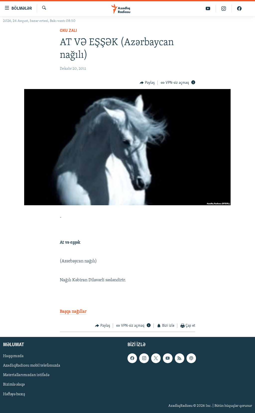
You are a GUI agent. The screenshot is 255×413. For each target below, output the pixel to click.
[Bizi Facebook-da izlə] (239, 8)
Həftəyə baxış (14, 394)
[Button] (147, 83)
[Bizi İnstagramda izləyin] (224, 8)
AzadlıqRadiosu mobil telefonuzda (31, 366)
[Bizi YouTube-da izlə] (208, 8)
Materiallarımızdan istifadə (26, 375)
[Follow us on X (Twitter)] (156, 358)
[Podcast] (191, 358)
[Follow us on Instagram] (144, 358)
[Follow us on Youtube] (167, 358)
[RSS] (179, 358)
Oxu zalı (68, 31)
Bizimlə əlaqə (14, 385)
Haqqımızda (13, 356)
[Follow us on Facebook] (132, 358)
